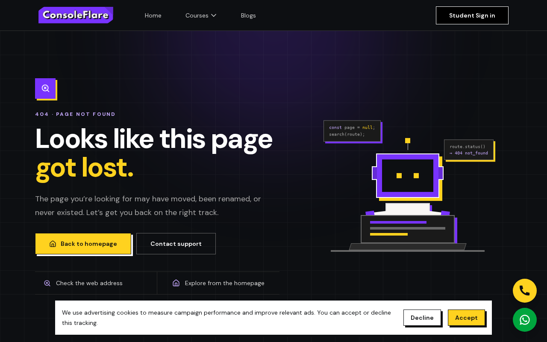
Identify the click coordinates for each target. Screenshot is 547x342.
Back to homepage (89, 244)
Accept (466, 317)
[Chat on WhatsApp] (525, 320)
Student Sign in (472, 15)
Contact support (176, 244)
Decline (422, 317)
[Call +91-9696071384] (525, 291)
